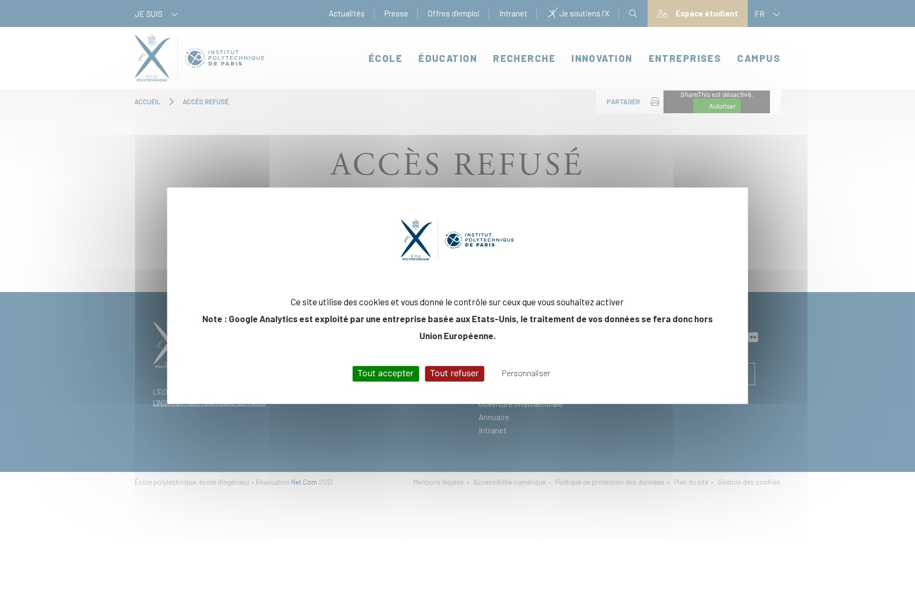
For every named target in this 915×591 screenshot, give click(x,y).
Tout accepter (385, 373)
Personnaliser (526, 373)
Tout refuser (454, 373)
